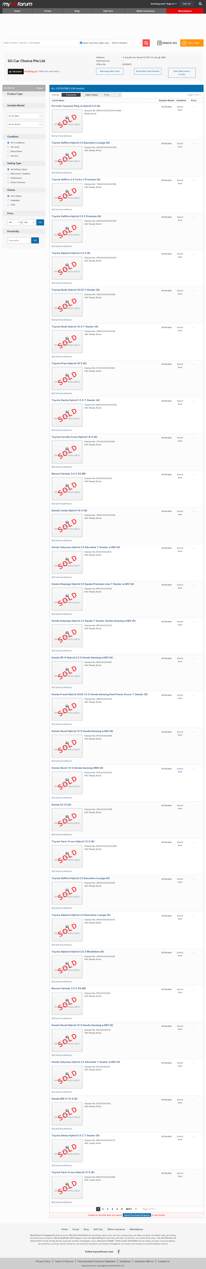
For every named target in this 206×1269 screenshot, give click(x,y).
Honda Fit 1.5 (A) (61, 804)
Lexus (94, 1241)
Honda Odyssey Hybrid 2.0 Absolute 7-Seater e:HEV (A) (86, 547)
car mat (33, 1238)
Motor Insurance (145, 11)
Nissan (59, 1241)
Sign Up (187, 3)
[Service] (8, 155)
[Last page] (136, 1209)
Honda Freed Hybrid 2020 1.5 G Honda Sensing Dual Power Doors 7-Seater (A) (100, 694)
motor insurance (45, 1238)
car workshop (44, 1244)
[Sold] (8, 204)
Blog (77, 11)
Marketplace (185, 11)
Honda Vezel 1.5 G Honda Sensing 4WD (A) (77, 767)
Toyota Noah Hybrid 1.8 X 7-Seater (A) (75, 326)
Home (17, 11)
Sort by (55, 94)
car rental (146, 1241)
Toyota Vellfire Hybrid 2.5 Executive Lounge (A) (81, 142)
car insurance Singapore (109, 1244)
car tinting (96, 1235)
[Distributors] (8, 177)
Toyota (45, 1241)
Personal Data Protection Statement (96, 1261)
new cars (120, 1238)
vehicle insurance (67, 1244)
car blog (54, 1244)
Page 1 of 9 (194, 95)
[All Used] (8, 146)
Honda (52, 1241)
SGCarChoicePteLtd (62, 136)
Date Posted (91, 94)
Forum (47, 11)
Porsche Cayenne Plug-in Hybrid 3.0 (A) (76, 105)
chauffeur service (160, 1244)
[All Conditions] (8, 142)
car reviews (140, 1238)
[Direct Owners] (8, 182)
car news (152, 1238)
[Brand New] (8, 151)
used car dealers (167, 1241)
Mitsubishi (102, 1241)
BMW (111, 1241)
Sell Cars (108, 11)
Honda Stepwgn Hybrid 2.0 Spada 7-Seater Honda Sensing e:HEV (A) (94, 620)
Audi (65, 1241)
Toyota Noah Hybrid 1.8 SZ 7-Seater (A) (76, 289)
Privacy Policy (43, 1261)
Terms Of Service (64, 1261)
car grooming (126, 1235)
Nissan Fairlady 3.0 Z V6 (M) (69, 473)
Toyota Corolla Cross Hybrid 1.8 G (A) (74, 436)
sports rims (107, 1235)
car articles (129, 1238)
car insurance (137, 1244)
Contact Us (163, 1261)
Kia (69, 1241)
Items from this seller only (96, 42)
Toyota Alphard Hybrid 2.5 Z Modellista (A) (78, 951)
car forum (64, 1235)
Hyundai (75, 1241)
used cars (110, 1238)
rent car (116, 1235)
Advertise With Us (144, 1261)
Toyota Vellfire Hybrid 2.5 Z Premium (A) (76, 216)
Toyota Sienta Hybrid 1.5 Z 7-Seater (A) (75, 1135)
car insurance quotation (86, 1244)
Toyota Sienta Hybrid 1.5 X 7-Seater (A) (76, 400)
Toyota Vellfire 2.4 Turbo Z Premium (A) (76, 179)
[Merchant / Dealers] (8, 173)
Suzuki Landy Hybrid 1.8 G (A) (69, 510)
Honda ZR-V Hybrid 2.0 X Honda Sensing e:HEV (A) (82, 657)
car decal (146, 1235)
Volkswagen (85, 1241)
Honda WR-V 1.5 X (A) (64, 1098)
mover (147, 1244)
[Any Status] (8, 195)
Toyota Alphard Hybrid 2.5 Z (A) (71, 253)
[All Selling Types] (8, 169)
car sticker (125, 1244)
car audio (155, 1241)
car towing (170, 1235)
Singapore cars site (82, 1238)
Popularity (71, 94)
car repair (137, 1235)
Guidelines (125, 1261)
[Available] (8, 200)
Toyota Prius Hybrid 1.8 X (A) (69, 363)
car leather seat (158, 1235)
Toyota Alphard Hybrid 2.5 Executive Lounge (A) (81, 914)
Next (129, 1209)
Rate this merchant (49, 71)
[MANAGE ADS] (167, 39)
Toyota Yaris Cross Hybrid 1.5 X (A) (73, 841)
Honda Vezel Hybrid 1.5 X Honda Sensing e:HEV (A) (82, 731)
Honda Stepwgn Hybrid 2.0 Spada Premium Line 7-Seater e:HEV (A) (93, 584)
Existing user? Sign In (163, 3)
